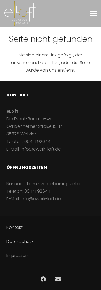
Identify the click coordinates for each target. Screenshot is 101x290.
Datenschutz (19, 241)
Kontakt (14, 227)
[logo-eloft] (20, 13)
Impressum (17, 255)
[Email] (58, 279)
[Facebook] (43, 279)
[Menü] (93, 13)
